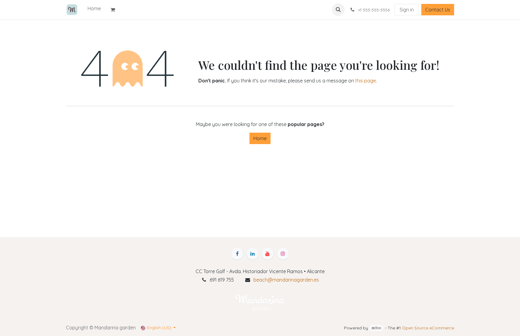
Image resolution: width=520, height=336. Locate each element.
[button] (338, 9)
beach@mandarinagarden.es (286, 280)
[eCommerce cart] (115, 9)
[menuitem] (94, 8)
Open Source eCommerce (428, 328)
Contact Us (437, 10)
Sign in (407, 10)
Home (260, 138)
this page (365, 81)
